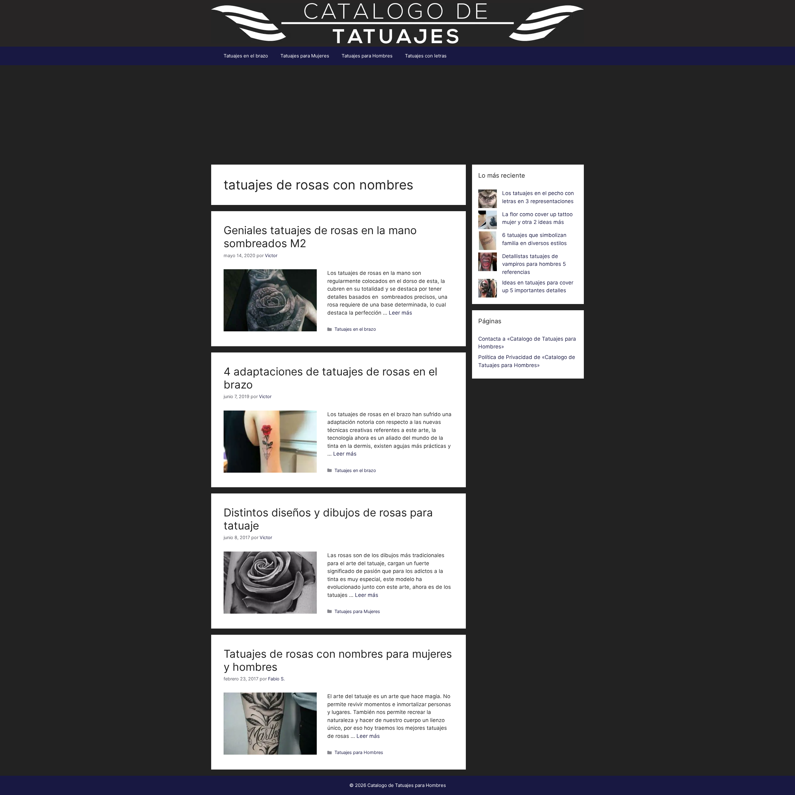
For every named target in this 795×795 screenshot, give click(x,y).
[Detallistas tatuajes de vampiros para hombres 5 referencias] (487, 263)
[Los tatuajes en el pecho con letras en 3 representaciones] (487, 200)
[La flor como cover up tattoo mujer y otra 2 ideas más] (487, 221)
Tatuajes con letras (426, 56)
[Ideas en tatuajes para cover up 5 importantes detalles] (487, 289)
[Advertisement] (397, 111)
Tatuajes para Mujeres (304, 56)
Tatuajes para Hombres (367, 56)
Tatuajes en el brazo (246, 56)
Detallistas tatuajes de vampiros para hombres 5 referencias (534, 264)
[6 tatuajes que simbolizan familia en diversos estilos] (487, 241)
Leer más (400, 313)
